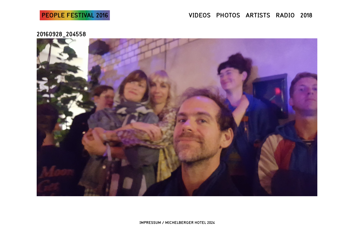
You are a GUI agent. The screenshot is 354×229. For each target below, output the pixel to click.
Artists (258, 15)
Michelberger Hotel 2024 (190, 222)
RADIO (285, 15)
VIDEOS (200, 15)
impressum (150, 222)
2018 (306, 15)
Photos (228, 15)
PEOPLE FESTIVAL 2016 (75, 15)
